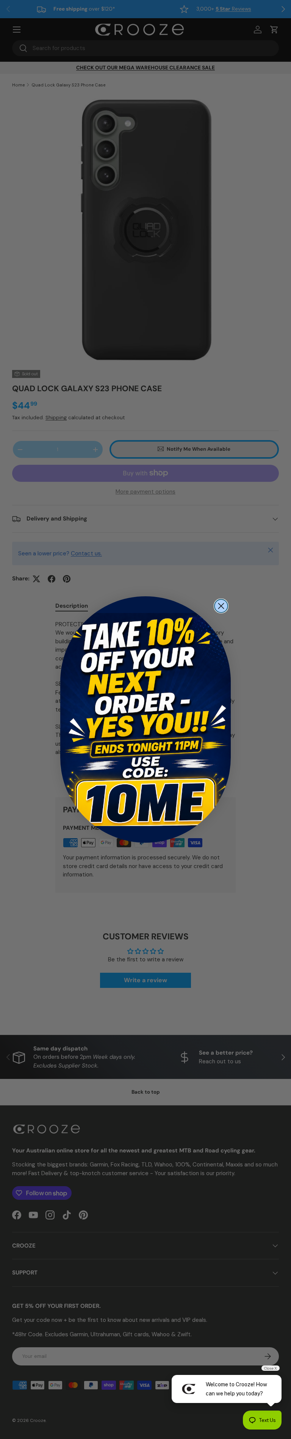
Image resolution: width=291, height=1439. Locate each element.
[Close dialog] (221, 606)
